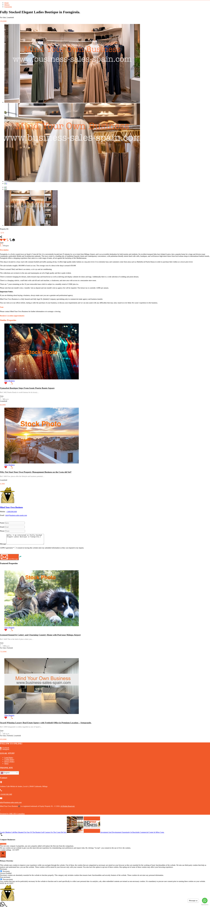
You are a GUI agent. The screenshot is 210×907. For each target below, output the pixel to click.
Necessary (6, 871)
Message (3, 544)
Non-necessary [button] (5, 877)
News (6, 763)
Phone (2, 531)
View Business (9, 381)
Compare (3, 844)
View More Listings (7, 519)
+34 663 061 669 (6, 794)
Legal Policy (8, 758)
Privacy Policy (9, 761)
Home (6, 3)
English (6, 773)
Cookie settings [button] (6, 850)
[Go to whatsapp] (204, 900)
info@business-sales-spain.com (16, 515)
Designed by (4, 814)
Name (2, 523)
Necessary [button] (3, 869)
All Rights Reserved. (67, 806)
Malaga (7, 5)
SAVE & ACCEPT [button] (6, 883)
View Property (9, 627)
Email (2, 527)
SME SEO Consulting (17, 814)
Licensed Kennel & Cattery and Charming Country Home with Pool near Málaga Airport (40, 635)
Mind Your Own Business (11, 507)
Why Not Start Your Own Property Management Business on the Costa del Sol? (36, 472)
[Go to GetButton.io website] (204, 904)
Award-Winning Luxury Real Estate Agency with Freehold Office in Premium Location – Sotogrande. (45, 723)
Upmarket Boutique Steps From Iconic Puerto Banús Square (27, 388)
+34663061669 (11, 512)
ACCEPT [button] (15, 850)
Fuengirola (8, 7)
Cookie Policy (9, 760)
